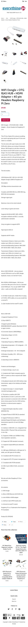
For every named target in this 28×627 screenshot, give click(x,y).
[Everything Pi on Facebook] (12, 609)
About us (14, 601)
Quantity (3, 111)
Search (14, 599)
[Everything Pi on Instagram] (19, 609)
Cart (25, 1)
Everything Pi (15, 622)
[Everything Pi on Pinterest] (16, 609)
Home (2, 18)
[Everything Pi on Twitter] (8, 609)
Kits (7, 18)
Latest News (14, 590)
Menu (4, 1)
